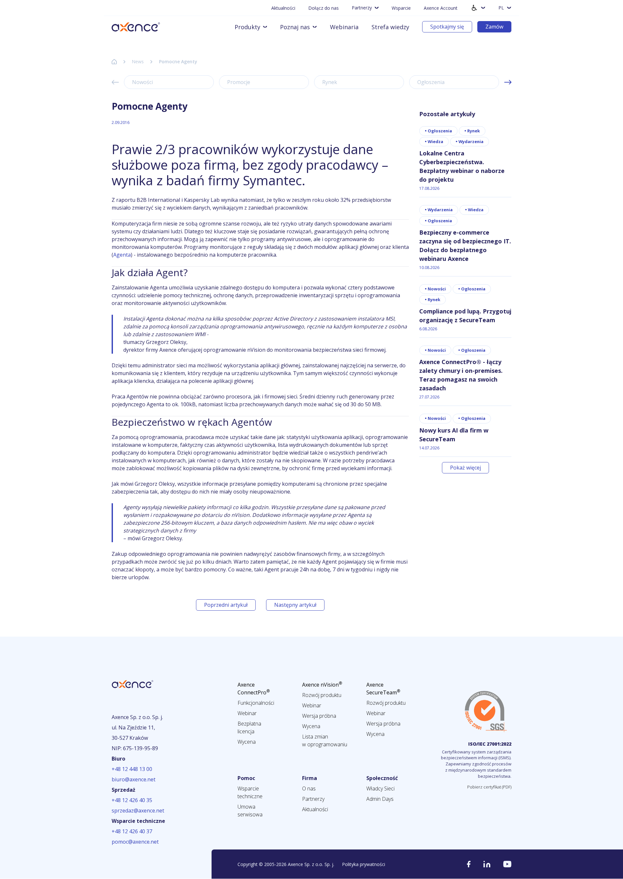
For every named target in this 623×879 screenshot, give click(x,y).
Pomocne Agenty (178, 61)
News (138, 61)
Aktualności (283, 8)
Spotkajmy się (447, 26)
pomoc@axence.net (135, 841)
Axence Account (441, 8)
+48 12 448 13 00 (132, 769)
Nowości (142, 82)
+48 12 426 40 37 (132, 831)
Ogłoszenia (431, 82)
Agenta (122, 254)
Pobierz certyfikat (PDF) (489, 787)
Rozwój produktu (321, 695)
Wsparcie (401, 8)
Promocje (238, 82)
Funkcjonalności (256, 702)
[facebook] (468, 864)
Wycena (247, 741)
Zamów (494, 26)
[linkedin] (486, 864)
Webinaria (344, 27)
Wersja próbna (319, 715)
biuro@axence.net (133, 779)
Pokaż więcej (465, 467)
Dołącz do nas (323, 8)
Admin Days (380, 798)
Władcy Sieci (380, 788)
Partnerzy (313, 798)
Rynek (329, 82)
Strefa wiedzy (390, 27)
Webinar (247, 713)
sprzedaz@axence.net (138, 810)
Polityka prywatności (363, 864)
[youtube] (507, 864)
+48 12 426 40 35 (132, 800)
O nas (309, 788)
